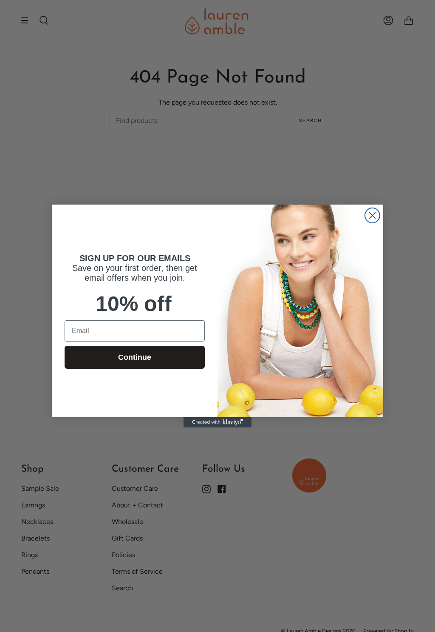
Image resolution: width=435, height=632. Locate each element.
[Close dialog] (372, 215)
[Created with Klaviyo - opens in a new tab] (217, 422)
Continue (134, 357)
